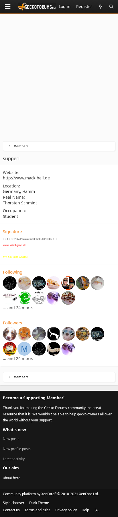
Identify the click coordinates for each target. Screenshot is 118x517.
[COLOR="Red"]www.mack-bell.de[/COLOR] (29, 239)
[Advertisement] (59, 79)
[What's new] (100, 6)
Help (85, 510)
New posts (11, 439)
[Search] (111, 6)
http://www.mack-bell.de (26, 178)
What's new (14, 429)
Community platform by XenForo (51, 493)
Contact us (11, 510)
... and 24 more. (18, 307)
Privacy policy (66, 510)
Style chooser (13, 502)
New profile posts (17, 448)
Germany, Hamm (19, 191)
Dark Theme (39, 502)
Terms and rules (37, 510)
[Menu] (7, 6)
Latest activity (14, 458)
